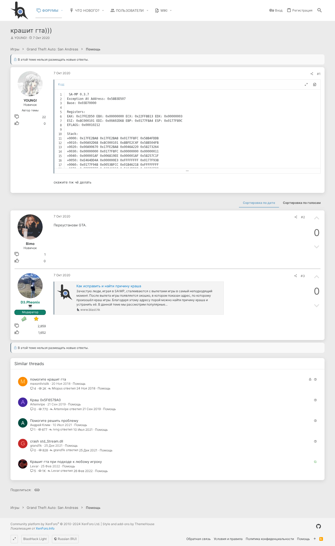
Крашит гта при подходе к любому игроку (66, 461)
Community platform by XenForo (55, 524)
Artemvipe (37, 404)
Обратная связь (198, 539)
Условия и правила (228, 539)
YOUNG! (20, 38)
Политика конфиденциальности (270, 539)
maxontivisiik (39, 384)
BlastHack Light (35, 539)
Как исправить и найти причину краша (108, 286)
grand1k (36, 445)
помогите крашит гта (48, 379)
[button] (62, 10)
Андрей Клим (40, 425)
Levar (34, 466)
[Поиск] (320, 10)
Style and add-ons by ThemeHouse (128, 524)
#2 (303, 217)
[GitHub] (318, 526)
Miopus (57, 388)
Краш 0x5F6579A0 (45, 400)
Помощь (79, 384)
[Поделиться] (311, 74)
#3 (303, 276)
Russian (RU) (67, 539)
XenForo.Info (45, 528)
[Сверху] (314, 539)
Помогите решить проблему (54, 420)
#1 (319, 74)
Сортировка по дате (259, 203)
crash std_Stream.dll (46, 441)
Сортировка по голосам (302, 203)
